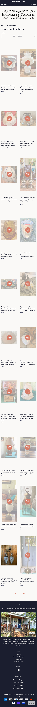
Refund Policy (18, 659)
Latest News (18, 605)
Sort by (3, 33)
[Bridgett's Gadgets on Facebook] (19, 670)
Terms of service (18, 661)
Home (2, 25)
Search (19, 654)
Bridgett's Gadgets (19, 694)
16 (24, 593)
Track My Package (18, 656)
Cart (34, 4)
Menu (5, 4)
